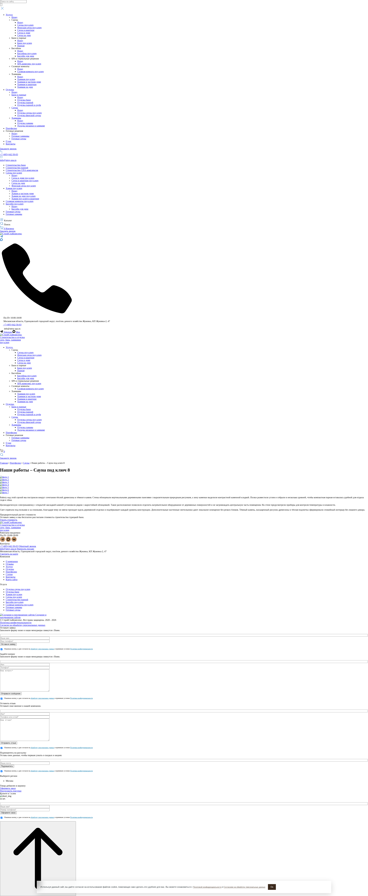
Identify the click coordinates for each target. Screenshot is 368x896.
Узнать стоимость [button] (8, 520)
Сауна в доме (23, 33)
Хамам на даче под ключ (24, 196)
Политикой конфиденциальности (207, 887)
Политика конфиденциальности (15, 622)
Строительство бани (16, 165)
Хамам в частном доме (23, 193)
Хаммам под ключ (26, 79)
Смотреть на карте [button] (9, 554)
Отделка (10, 89)
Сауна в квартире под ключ (25, 180)
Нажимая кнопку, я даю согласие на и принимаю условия (48, 649)
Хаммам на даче (25, 87)
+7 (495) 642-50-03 (9, 154)
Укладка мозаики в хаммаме (31, 126)
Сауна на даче (24, 35)
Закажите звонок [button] (8, 149)
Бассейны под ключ (27, 53)
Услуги (9, 14)
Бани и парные (19, 95)
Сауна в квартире (25, 30)
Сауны (15, 107)
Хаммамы (16, 118)
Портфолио (11, 128)
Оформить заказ (8, 788)
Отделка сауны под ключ (29, 113)
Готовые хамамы (14, 214)
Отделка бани (24, 100)
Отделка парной (25, 102)
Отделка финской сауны (29, 115)
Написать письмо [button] (25, 549)
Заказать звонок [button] (8, 231)
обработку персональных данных (42, 649)
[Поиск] (1, 4)
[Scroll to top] (38, 858)
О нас (8, 141)
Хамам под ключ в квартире (25, 198)
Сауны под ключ (25, 25)
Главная (4, 463)
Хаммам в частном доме (29, 82)
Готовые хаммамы (20, 136)
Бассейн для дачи (25, 56)
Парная (20, 45)
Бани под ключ (24, 43)
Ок (272, 887)
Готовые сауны (19, 138)
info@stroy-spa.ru (8, 160)
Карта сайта (11, 579)
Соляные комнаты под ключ (19, 201)
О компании (12, 561)
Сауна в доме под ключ (23, 178)
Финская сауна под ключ (29, 27)
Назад (14, 17)
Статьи (9, 574)
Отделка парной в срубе (29, 105)
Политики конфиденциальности (81, 649)
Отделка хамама (25, 123)
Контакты (10, 144)
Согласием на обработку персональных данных (244, 887)
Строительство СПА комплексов (22, 170)
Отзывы (10, 564)
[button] (184, 8)
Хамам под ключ (14, 188)
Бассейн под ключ (14, 204)
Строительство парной (17, 167)
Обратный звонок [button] (27, 546)
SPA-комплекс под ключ (29, 64)
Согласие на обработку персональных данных (22, 625)
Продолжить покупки (10, 791)
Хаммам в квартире (27, 84)
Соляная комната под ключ (30, 71)
